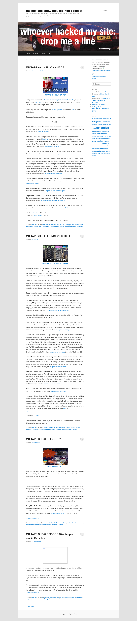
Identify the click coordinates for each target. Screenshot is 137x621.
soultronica (103, 148)
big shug (56, 428)
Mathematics (38, 215)
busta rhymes (106, 122)
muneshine (80, 523)
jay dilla (62, 597)
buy (35, 110)
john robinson (62, 523)
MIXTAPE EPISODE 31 (55, 466)
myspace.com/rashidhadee (58, 367)
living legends (78, 597)
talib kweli (105, 151)
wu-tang (104, 153)
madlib (81, 225)
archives (35, 53)
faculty (57, 597)
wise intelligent (71, 226)
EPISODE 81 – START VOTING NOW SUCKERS (101, 100)
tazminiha (95, 105)
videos (99, 153)
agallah (98, 118)
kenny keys (104, 139)
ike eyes (94, 133)
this (64, 408)
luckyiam (28, 599)
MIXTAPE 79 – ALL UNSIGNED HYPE (48, 236)
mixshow (34, 599)
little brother (75, 225)
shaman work (47, 524)
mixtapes (94, 143)
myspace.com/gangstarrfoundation (57, 310)
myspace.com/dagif (32, 183)
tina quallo (64, 429)
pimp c (40, 226)
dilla (55, 225)
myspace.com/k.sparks (34, 411)
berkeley (46, 597)
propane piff (29, 524)
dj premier (77, 428)
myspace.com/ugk (62, 154)
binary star (62, 428)
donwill (94, 128)
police (44, 599)
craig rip (50, 523)
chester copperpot (103, 124)
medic (32, 568)
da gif (52, 225)
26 (42, 597)
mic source (40, 429)
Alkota (37, 416)
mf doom (104, 141)
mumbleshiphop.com (58, 513)
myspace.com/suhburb (60, 208)
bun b (43, 225)
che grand (94, 124)
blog (94, 121)
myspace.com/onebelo (57, 352)
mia (108, 141)
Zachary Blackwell (97, 107)
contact (43, 53)
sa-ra (107, 144)
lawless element (69, 597)
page (38, 276)
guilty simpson (106, 131)
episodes (34, 225)
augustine (50, 428)
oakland (40, 599)
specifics (56, 226)
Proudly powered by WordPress (68, 614)
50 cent (94, 118)
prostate (63, 281)
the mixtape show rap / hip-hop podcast (54, 10)
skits (53, 429)
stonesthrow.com (43, 132)
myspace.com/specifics (53, 146)
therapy (61, 273)
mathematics (29, 226)
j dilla (66, 225)
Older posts (30, 606)
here (73, 110)
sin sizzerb (103, 146)
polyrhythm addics (48, 226)
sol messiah (95, 148)
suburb (62, 226)
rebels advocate (38, 524)
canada (48, 225)
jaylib (69, 225)
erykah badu (95, 131)
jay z (102, 136)
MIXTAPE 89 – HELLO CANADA (45, 67)
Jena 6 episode (57, 110)
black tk (108, 118)
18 (82, 68)
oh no (98, 143)
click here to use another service (99, 77)
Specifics (45, 139)
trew (69, 429)
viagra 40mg (54, 471)
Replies (80, 226)
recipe (77, 100)
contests (44, 523)
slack (108, 146)
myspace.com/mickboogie (53, 173)
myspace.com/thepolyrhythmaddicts (53, 200)
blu (98, 122)
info (50, 53)
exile (100, 131)
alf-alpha (44, 428)
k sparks (34, 429)
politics (103, 143)
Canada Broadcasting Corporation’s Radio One (59, 100)
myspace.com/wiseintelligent (55, 191)
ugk (66, 226)
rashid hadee (48, 429)
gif (63, 225)
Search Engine (39, 102)
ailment (63, 102)
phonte (36, 226)
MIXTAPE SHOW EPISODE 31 (44, 439)
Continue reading (32, 518)
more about (31, 486)
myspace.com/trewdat (58, 391)
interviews (101, 133)
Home (28, 53)
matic (68, 523)
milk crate (74, 523)
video (95, 153)
